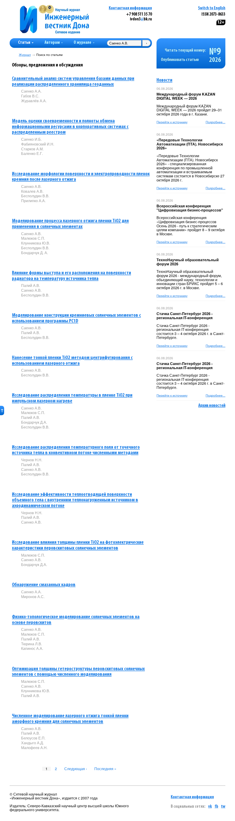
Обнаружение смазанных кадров (44, 585)
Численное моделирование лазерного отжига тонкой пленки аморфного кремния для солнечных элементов (70, 718)
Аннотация (30, 108)
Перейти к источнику (172, 122)
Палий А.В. (30, 285)
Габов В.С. (30, 96)
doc (75, 208)
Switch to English (211, 8)
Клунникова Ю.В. (35, 243)
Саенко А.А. (31, 91)
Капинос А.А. (32, 648)
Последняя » (105, 769)
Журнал (25, 54)
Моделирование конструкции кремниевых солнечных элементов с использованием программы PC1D (76, 318)
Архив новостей (211, 405)
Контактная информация (130, 8)
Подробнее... (215, 122)
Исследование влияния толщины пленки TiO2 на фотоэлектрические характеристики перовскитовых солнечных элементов (78, 545)
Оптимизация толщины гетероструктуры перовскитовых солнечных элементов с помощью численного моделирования (78, 671)
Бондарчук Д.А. (34, 422)
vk (210, 807)
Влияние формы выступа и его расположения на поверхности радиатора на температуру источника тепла (71, 275)
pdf (56, 108)
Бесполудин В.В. (35, 195)
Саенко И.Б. (31, 139)
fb (216, 807)
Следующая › (75, 769)
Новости (164, 80)
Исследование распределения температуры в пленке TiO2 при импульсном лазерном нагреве (72, 398)
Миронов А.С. (33, 596)
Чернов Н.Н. (31, 459)
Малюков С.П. (33, 238)
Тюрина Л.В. (31, 643)
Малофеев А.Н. (34, 747)
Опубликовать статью (180, 60)
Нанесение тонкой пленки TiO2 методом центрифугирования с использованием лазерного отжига (72, 360)
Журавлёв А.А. (34, 100)
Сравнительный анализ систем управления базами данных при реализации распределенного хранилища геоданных (73, 81)
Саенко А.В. (31, 186)
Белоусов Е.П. (33, 738)
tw (223, 807)
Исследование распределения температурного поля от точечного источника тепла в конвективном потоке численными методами (76, 450)
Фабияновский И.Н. (37, 144)
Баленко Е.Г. (32, 153)
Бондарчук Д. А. (34, 252)
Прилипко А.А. (33, 200)
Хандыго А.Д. (32, 742)
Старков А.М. (32, 148)
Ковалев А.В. (32, 191)
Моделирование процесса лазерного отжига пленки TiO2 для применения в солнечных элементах (70, 223)
